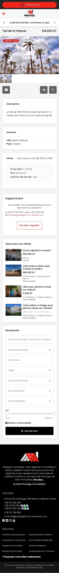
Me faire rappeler (29, 225)
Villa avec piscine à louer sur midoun (37, 288)
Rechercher (31, 431)
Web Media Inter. (35, 567)
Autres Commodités (19, 422)
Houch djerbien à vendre (37, 250)
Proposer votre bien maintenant (22, 556)
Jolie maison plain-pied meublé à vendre (36, 267)
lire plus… (38, 479)
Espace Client (32, 4)
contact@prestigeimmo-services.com (26, 215)
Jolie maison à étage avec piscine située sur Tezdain (38, 307)
